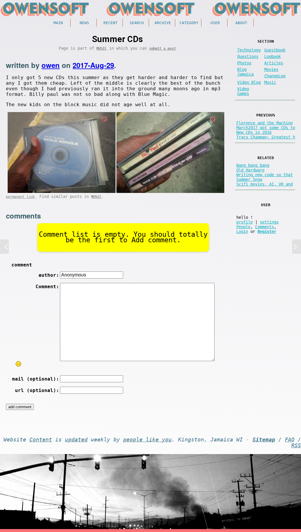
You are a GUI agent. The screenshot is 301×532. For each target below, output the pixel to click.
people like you (147, 440)
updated (76, 440)
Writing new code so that (264, 174)
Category (189, 23)
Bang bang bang (252, 165)
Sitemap (263, 440)
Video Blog (249, 82)
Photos (244, 63)
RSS (296, 445)
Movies (271, 69)
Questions (247, 56)
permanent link (20, 197)
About (241, 23)
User (215, 23)
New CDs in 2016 (254, 132)
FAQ (290, 440)
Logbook (272, 56)
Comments (264, 226)
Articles (273, 63)
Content (40, 440)
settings (269, 222)
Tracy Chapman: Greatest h (265, 137)
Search (137, 23)
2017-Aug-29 (93, 65)
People (243, 226)
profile (244, 222)
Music (101, 48)
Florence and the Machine (264, 123)
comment (21, 265)
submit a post (162, 48)
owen (50, 65)
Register (266, 231)
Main (58, 23)
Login (242, 231)
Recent (110, 23)
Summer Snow (249, 179)
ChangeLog (274, 76)
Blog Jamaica (245, 71)
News (84, 23)
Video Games (243, 91)
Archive (163, 23)
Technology (249, 50)
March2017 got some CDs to (265, 127)
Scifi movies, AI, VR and (264, 184)
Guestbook (274, 50)
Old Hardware (250, 170)
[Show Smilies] (18, 364)
